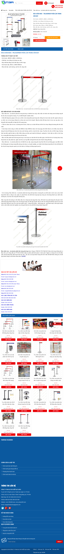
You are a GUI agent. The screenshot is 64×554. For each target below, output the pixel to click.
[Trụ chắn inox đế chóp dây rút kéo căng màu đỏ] (24, 323)
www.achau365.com (21, 502)
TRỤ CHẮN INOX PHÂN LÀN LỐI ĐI (23, 10)
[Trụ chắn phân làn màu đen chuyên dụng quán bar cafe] (40, 371)
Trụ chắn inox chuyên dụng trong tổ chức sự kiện (24, 380)
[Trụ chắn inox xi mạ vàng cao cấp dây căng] (56, 347)
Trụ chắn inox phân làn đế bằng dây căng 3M (8, 427)
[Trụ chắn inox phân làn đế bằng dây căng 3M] (8, 418)
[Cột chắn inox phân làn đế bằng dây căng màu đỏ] (8, 323)
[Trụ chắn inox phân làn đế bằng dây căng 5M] (56, 395)
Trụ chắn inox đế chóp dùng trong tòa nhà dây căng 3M (24, 404)
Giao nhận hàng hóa (8, 522)
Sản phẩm (11, 10)
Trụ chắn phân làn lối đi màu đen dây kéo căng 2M (8, 404)
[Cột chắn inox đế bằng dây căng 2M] (24, 418)
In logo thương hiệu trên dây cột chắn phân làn (56, 333)
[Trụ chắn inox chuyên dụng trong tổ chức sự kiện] (24, 371)
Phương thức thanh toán (9, 471)
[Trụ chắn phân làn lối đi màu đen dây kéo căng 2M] (8, 395)
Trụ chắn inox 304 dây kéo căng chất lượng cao (8, 380)
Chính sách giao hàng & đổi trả (10, 468)
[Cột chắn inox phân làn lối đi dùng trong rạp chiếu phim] (40, 323)
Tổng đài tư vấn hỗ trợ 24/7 (9, 530)
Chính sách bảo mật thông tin (10, 466)
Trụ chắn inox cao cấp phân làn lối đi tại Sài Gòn (8, 356)
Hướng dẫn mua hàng (8, 516)
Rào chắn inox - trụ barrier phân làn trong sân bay (44, 10)
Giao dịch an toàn (7, 519)
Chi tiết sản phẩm (8, 49)
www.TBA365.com (10, 502)
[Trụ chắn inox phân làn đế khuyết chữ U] (40, 347)
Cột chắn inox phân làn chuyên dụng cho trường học (24, 356)
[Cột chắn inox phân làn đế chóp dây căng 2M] (40, 395)
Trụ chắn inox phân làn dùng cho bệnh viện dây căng (56, 380)
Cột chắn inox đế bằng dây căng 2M (24, 427)
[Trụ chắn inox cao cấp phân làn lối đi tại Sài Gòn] (8, 347)
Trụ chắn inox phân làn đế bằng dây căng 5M (56, 403)
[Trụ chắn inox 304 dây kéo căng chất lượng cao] (8, 371)
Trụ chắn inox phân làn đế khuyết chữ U (40, 355)
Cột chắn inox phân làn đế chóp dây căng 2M (40, 403)
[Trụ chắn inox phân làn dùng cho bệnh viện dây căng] (56, 371)
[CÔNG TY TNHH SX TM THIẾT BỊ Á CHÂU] (7, 2)
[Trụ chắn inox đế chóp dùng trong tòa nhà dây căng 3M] (24, 395)
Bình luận (20, 49)
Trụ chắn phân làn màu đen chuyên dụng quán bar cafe (40, 380)
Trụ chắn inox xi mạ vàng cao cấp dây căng (56, 355)
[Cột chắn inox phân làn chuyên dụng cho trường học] (24, 347)
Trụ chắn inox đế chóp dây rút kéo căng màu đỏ (24, 333)
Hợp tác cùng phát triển (8, 533)
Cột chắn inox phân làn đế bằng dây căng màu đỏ (8, 333)
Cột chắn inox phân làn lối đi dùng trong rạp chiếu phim (40, 333)
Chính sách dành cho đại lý (9, 474)
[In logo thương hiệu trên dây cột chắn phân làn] (56, 323)
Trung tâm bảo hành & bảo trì (10, 527)
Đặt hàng (8, 339)
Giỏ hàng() (51, 3)
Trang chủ (4, 10)
